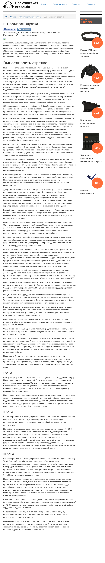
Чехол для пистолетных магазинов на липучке (91, 158)
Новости (45, 4)
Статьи (13, 16)
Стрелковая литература (30, 16)
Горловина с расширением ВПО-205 (87, 123)
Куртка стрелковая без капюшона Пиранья (89, 88)
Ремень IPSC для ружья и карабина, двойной (89, 53)
